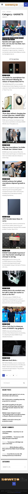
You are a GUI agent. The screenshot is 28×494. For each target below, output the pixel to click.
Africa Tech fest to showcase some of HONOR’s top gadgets (13, 327)
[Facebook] (14, 483)
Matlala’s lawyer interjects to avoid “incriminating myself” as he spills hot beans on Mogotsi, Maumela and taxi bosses (13, 414)
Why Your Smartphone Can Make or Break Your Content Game (13, 148)
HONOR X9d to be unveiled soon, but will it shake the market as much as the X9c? (13, 292)
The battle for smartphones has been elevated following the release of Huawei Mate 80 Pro (13, 79)
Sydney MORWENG (7, 431)
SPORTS (12, 39)
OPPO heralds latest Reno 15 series (12, 220)
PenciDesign (18, 492)
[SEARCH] (24, 383)
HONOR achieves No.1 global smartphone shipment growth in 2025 (13, 183)
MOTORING (5, 39)
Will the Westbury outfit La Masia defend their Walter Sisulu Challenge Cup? (13, 449)
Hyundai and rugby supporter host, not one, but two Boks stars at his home (13, 43)
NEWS (9, 39)
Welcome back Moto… (10, 360)
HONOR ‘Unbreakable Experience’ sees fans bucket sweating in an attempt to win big (13, 255)
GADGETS (4, 75)
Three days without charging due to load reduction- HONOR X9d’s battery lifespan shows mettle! (14, 115)
